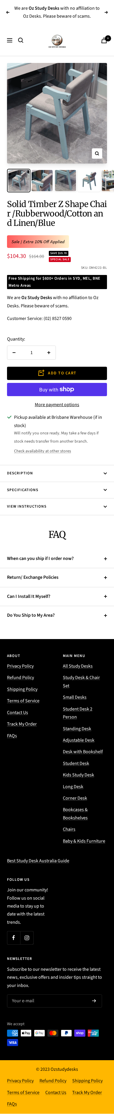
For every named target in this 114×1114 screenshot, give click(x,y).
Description (20, 473)
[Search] (20, 40)
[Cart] (104, 40)
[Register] (94, 1001)
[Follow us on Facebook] (13, 937)
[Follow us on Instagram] (26, 937)
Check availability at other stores (42, 451)
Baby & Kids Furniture (84, 841)
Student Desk (76, 763)
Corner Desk (75, 798)
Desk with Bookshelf (83, 751)
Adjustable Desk (78, 740)
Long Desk (73, 786)
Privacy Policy (20, 666)
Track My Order (22, 724)
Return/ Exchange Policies (32, 577)
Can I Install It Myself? (28, 596)
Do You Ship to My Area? (31, 615)
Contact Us (17, 712)
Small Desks (75, 697)
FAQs (12, 736)
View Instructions (26, 506)
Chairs (69, 829)
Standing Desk (77, 729)
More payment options (57, 404)
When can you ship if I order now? (40, 558)
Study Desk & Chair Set (81, 681)
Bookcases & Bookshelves (75, 813)
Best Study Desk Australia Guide (38, 861)
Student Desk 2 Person (77, 713)
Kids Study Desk (78, 775)
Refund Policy (20, 677)
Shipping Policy (22, 689)
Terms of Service (23, 701)
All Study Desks (78, 666)
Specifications (22, 490)
